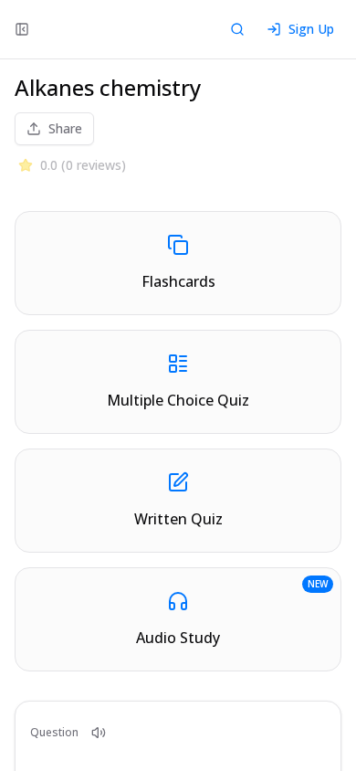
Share (65, 128)
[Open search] (237, 29)
